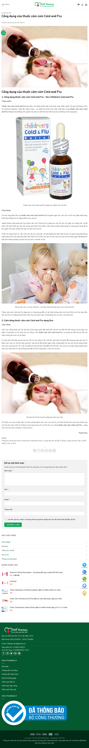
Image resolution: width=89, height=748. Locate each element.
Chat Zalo (84, 574)
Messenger (84, 588)
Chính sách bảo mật (9, 689)
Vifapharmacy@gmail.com (16, 643)
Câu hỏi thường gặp (9, 678)
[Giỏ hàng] (86, 4)
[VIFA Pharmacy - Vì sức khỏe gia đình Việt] (44, 4)
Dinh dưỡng (6, 542)
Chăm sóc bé (6, 13)
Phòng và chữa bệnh (9, 559)
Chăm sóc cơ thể (8, 550)
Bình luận (8, 471)
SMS (84, 595)
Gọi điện (84, 581)
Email (7, 499)
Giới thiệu (5, 666)
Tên (6, 489)
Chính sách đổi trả (8, 682)
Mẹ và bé (5, 554)
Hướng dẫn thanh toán (10, 674)
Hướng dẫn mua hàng (9, 670)
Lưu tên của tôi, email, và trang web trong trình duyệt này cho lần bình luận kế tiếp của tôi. (42, 519)
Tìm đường (84, 567)
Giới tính (5, 546)
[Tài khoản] (82, 4)
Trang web (8, 509)
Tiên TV (22, 23)
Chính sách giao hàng (9, 686)
